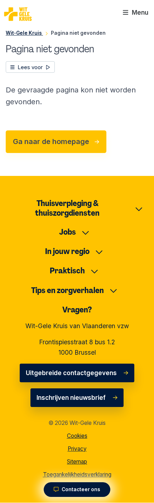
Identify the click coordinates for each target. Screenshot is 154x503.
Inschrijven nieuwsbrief (71, 397)
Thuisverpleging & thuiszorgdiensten (67, 208)
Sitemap (77, 461)
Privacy (77, 448)
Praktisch (67, 270)
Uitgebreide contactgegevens (71, 373)
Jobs (67, 232)
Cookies (77, 435)
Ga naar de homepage (51, 141)
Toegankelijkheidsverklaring (77, 474)
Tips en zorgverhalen (67, 290)
